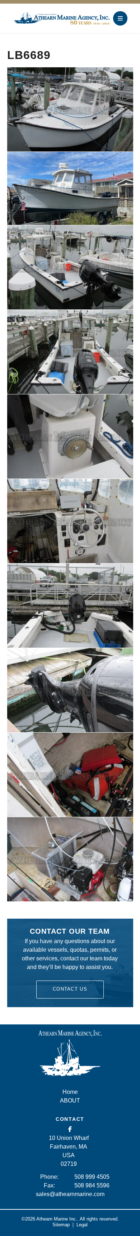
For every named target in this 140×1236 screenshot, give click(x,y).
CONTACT (70, 1119)
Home (70, 1092)
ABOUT (70, 1100)
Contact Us (70, 989)
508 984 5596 (91, 1185)
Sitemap (61, 1224)
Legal (82, 1224)
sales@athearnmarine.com (70, 1194)
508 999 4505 (91, 1177)
